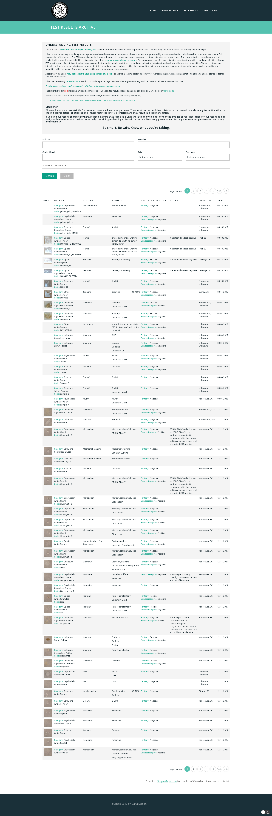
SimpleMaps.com (167, 781)
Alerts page (168, 90)
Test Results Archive (73, 27)
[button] (265, 812)
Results (142, 139)
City (140, 151)
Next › (219, 191)
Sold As (46, 139)
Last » (226, 191)
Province (190, 151)
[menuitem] (153, 10)
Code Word (48, 151)
